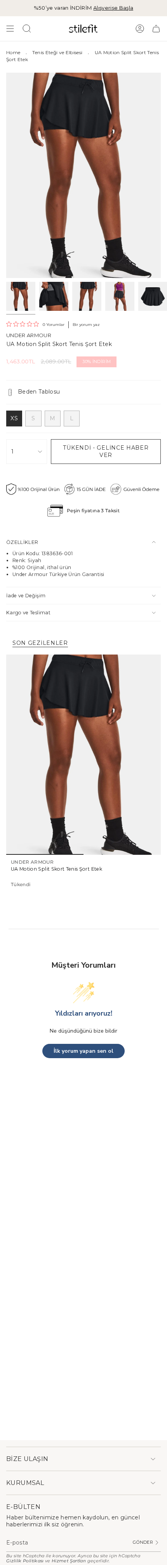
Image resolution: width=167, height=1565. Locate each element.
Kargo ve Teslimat (28, 612)
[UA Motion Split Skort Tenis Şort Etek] (83, 754)
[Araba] (156, 29)
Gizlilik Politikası (25, 1560)
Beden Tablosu (39, 391)
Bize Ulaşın (27, 1459)
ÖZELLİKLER (22, 542)
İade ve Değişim (25, 595)
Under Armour (28, 335)
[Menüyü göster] (10, 29)
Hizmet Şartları (69, 1560)
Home (13, 52)
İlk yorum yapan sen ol (83, 1051)
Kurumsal (25, 1483)
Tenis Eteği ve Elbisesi (57, 52)
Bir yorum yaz (86, 324)
